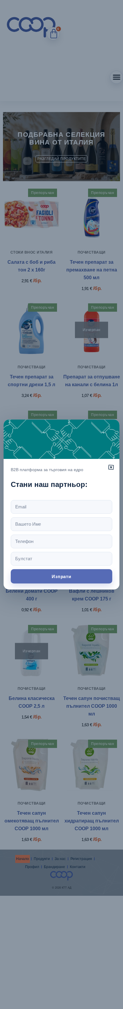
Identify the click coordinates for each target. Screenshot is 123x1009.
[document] (61, 504)
